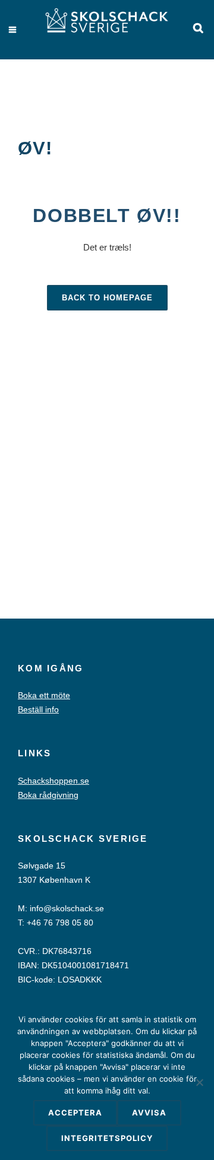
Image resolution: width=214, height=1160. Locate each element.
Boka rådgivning (48, 795)
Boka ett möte (44, 695)
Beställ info (38, 709)
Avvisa (149, 1112)
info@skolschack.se (67, 908)
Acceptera (75, 1112)
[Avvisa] (199, 1082)
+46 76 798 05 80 (60, 922)
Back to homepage (107, 297)
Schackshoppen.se (53, 780)
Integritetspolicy (107, 1138)
